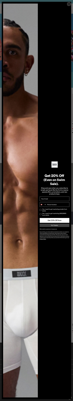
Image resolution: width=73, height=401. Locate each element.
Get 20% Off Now (54, 220)
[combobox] (43, 204)
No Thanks (54, 225)
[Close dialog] (69, 4)
